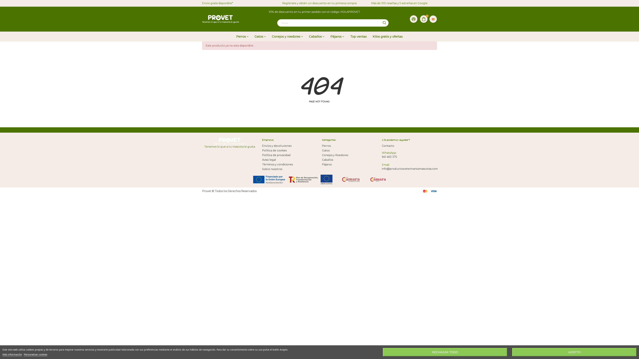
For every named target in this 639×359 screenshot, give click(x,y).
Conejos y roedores (286, 36)
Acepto (574, 352)
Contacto (388, 145)
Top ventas (358, 36)
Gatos (259, 36)
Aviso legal (269, 159)
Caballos (315, 36)
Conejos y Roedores (335, 155)
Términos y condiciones (277, 164)
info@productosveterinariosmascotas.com (410, 168)
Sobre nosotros (272, 169)
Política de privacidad (276, 155)
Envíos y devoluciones (277, 145)
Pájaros (336, 36)
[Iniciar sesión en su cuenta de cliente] (414, 19)
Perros (241, 36)
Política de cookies (274, 150)
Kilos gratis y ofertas (388, 36)
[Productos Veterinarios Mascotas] (220, 19)
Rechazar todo (445, 352)
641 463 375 (389, 156)
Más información (12, 354)
